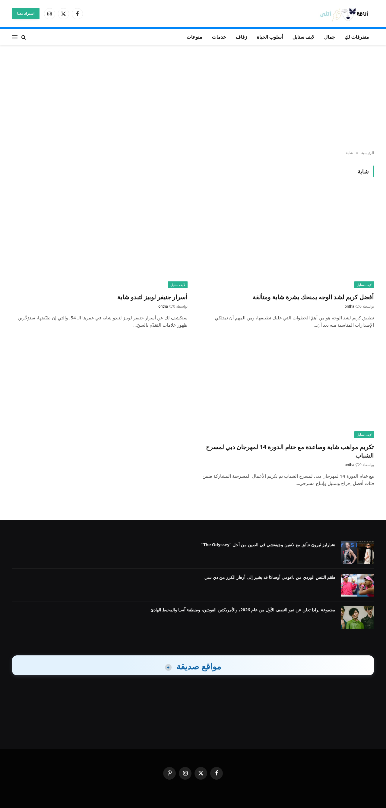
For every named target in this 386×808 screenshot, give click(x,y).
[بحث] (23, 37)
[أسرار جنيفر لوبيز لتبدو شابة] (100, 238)
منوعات (194, 36)
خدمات (219, 36)
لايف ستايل (304, 36)
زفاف (241, 36)
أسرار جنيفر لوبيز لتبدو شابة (152, 297)
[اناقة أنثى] (346, 13)
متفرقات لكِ (357, 36)
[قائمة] (14, 37)
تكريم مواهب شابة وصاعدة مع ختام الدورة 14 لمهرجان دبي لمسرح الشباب (290, 451)
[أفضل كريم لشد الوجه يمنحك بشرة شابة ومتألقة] (286, 238)
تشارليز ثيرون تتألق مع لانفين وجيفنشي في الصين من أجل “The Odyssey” (268, 544)
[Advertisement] (193, 98)
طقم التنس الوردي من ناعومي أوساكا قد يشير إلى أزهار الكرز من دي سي (269, 577)
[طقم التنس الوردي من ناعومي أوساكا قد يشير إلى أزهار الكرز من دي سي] (357, 585)
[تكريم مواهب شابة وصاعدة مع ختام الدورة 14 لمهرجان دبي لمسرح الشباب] (286, 388)
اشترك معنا (25, 13)
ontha (349, 306)
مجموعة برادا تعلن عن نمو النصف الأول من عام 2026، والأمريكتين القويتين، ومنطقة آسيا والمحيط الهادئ (242, 610)
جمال (329, 36)
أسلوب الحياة (270, 36)
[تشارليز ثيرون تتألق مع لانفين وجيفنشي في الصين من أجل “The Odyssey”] (357, 552)
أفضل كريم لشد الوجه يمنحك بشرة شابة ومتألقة (313, 297)
